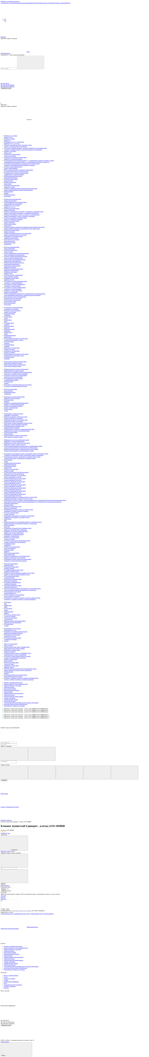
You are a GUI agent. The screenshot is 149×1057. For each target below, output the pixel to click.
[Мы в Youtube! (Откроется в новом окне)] (39, 16)
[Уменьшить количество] (14, 860)
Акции (17, 3)
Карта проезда (5, 1042)
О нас (2, 3)
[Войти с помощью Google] (42, 754)
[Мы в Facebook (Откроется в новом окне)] (14, 16)
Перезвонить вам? (6, 88)
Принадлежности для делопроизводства (16, 684)
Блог (35, 3)
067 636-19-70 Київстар (7, 85)
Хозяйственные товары (11, 699)
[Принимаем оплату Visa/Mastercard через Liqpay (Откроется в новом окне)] (15, 913)
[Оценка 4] (97, 772)
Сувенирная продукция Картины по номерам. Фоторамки (21, 702)
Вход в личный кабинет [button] (11, 975)
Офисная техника (9, 695)
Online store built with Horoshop (10, 928)
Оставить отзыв (5, 833)
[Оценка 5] (124, 772)
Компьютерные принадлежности (14, 693)
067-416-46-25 (5, 83)
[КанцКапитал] (9, 907)
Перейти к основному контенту (10, 1)
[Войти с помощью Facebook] (14, 754)
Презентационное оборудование (13, 696)
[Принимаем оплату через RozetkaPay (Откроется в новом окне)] (42, 913)
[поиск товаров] (30, 62)
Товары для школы (9, 698)
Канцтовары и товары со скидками (14, 706)
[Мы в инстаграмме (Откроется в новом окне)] (65, 16)
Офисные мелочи (9, 687)
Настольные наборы (10, 688)
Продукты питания (9, 701)
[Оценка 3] (69, 772)
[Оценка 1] (14, 772)
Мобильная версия (32, 927)
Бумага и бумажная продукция (13, 682)
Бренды (68, 3)
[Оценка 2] (42, 772)
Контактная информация (26, 3)
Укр (5, 20)
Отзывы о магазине (60, 3)
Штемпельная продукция (11, 690)
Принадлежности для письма (12, 685)
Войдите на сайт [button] (5, 851)
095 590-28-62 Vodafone (7, 86)
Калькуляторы (8, 692)
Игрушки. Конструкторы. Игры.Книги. (15, 704)
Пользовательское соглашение (45, 3)
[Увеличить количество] (14, 876)
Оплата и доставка (9, 3)
